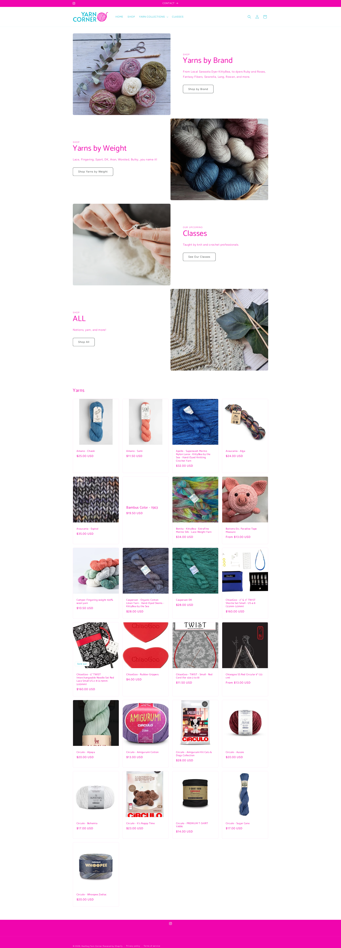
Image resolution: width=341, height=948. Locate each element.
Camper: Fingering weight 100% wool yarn (95, 601)
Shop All (83, 342)
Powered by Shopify (113, 946)
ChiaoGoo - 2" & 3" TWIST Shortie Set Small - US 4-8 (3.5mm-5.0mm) (241, 603)
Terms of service (152, 946)
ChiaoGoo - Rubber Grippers (142, 674)
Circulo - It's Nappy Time (140, 823)
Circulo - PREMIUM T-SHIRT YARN (192, 825)
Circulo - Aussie (235, 752)
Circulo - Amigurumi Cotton (142, 752)
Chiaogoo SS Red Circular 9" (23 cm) (244, 676)
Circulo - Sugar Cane (238, 823)
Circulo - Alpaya (86, 752)
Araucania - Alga (235, 451)
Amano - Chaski (86, 451)
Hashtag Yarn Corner (91, 946)
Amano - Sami (134, 451)
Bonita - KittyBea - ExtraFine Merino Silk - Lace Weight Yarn (194, 530)
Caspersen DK (184, 600)
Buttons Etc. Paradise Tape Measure (241, 530)
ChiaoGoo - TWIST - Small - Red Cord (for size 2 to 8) (194, 676)
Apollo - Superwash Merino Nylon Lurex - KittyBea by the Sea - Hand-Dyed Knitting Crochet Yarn (193, 456)
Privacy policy (133, 946)
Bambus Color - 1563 (142, 507)
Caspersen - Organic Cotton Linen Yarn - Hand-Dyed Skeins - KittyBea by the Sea (145, 603)
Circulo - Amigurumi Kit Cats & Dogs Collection (194, 754)
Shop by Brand (198, 89)
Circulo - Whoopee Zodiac (92, 894)
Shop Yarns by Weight (93, 171)
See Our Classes (199, 256)
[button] (153, 17)
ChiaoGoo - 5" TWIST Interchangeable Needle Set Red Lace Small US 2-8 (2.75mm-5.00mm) (95, 679)
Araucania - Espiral (87, 528)
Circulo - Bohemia (87, 823)
